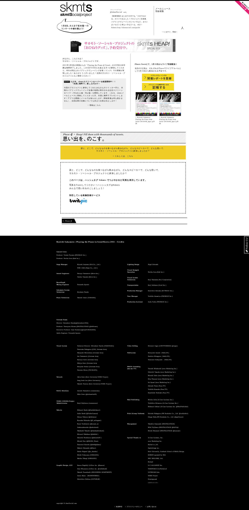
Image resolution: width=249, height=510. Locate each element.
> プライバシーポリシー (134, 506)
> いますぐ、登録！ (170, 32)
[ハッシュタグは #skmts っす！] (74, 32)
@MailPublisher (181, 406)
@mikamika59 (91, 394)
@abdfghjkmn (95, 444)
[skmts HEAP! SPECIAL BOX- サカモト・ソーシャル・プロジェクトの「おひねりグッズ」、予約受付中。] (123, 51)
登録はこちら (95, 105)
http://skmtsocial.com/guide (128, 27)
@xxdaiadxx (183, 413)
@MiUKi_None (92, 441)
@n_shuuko (93, 451)
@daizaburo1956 (82, 323)
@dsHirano (93, 326)
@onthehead (102, 469)
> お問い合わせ (150, 506)
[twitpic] (78, 203)
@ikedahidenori (94, 410)
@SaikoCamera (92, 413)
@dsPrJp (175, 427)
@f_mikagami (96, 420)
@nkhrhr (94, 434)
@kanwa (101, 465)
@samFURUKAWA (88, 330)
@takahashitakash (97, 431)
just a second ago (116, 9)
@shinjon (92, 417)
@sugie (174, 346)
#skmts (114, 27)
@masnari (176, 431)
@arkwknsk (94, 427)
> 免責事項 (118, 506)
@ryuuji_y (94, 424)
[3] (69, 221)
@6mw (93, 448)
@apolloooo (179, 417)
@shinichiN (96, 437)
